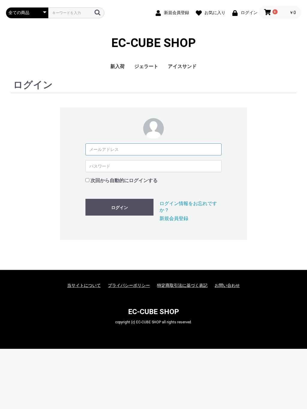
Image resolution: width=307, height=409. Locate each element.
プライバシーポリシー (129, 285)
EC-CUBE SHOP (153, 43)
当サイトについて (84, 285)
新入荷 (117, 66)
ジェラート (146, 66)
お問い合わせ (227, 285)
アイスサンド (182, 66)
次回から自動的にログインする (124, 180)
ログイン (119, 207)
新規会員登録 (173, 218)
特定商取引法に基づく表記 (182, 285)
